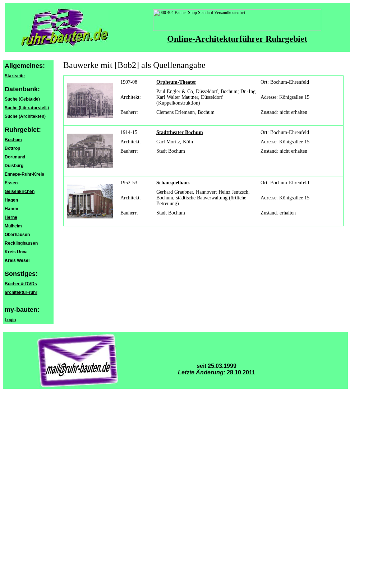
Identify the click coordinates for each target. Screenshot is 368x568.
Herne (11, 217)
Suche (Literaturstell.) (27, 107)
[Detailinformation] (90, 99)
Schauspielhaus (172, 182)
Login (10, 319)
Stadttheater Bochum (179, 132)
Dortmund (15, 157)
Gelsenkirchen (19, 191)
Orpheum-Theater (176, 82)
